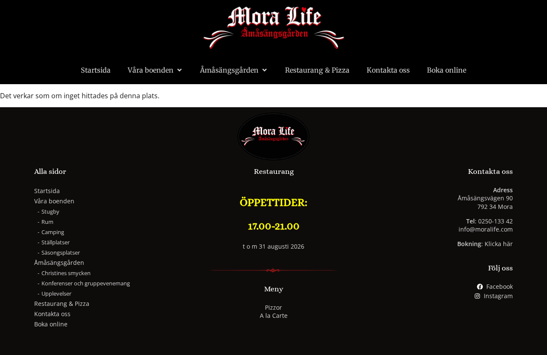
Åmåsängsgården (229, 70)
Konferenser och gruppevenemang (85, 283)
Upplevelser (56, 293)
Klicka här (499, 244)
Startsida (96, 70)
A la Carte (274, 315)
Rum (47, 222)
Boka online (446, 70)
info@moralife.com (486, 229)
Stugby (50, 211)
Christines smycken (66, 273)
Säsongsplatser (60, 252)
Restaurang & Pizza (317, 70)
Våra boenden (151, 70)
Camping (52, 232)
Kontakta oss (388, 70)
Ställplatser (55, 242)
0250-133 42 (495, 221)
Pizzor (273, 307)
